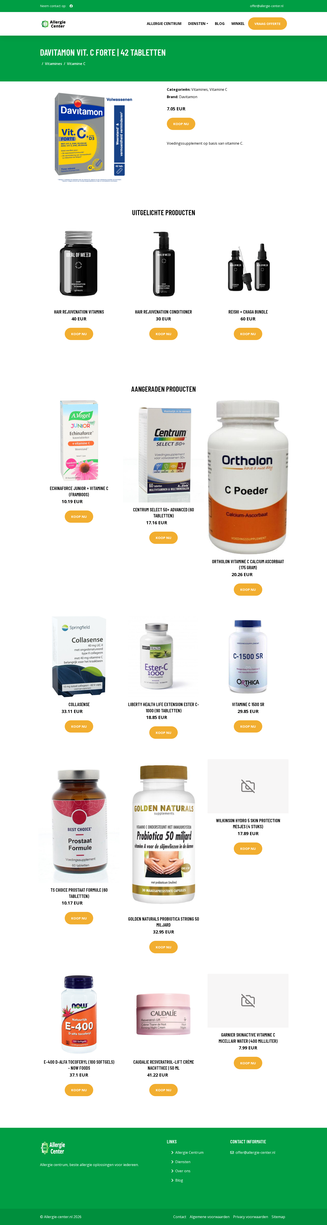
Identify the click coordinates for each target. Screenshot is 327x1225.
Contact (179, 1216)
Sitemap (278, 1216)
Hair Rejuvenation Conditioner (163, 311)
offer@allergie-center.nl (266, 6)
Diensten (182, 1161)
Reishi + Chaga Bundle (248, 311)
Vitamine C (76, 63)
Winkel (238, 23)
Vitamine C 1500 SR (248, 704)
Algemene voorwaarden (210, 1216)
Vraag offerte (267, 23)
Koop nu (181, 123)
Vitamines (53, 63)
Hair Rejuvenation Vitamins (79, 311)
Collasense (79, 704)
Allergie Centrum (164, 23)
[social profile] (71, 6)
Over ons (182, 1170)
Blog (220, 23)
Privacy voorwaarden (250, 1216)
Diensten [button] (197, 23)
